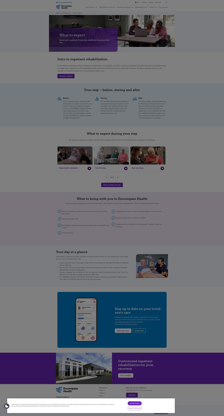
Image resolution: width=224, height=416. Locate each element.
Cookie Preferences (135, 408)
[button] (7, 406)
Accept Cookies (135, 403)
